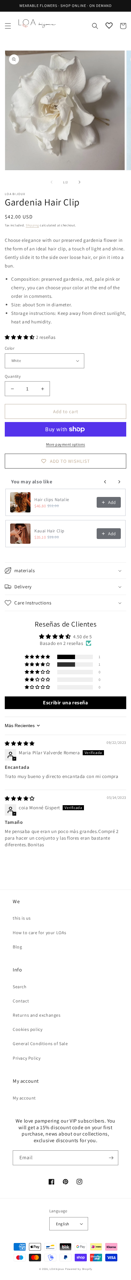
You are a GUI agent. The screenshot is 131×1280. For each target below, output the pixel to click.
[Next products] (119, 481)
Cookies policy (27, 1029)
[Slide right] (79, 182)
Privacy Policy (26, 1058)
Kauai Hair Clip (49, 531)
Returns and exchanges (37, 1015)
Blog (17, 947)
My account (24, 1098)
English (62, 1224)
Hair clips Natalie (51, 499)
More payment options (65, 444)
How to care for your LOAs (39, 932)
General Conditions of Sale (40, 1043)
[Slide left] (52, 182)
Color (9, 348)
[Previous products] (105, 481)
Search (20, 986)
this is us (22, 918)
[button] (8, 26)
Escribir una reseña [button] (65, 702)
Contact (21, 1001)
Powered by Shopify (78, 1269)
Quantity (13, 376)
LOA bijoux (57, 1269)
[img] (20, 743)
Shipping (32, 225)
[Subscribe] (111, 1157)
